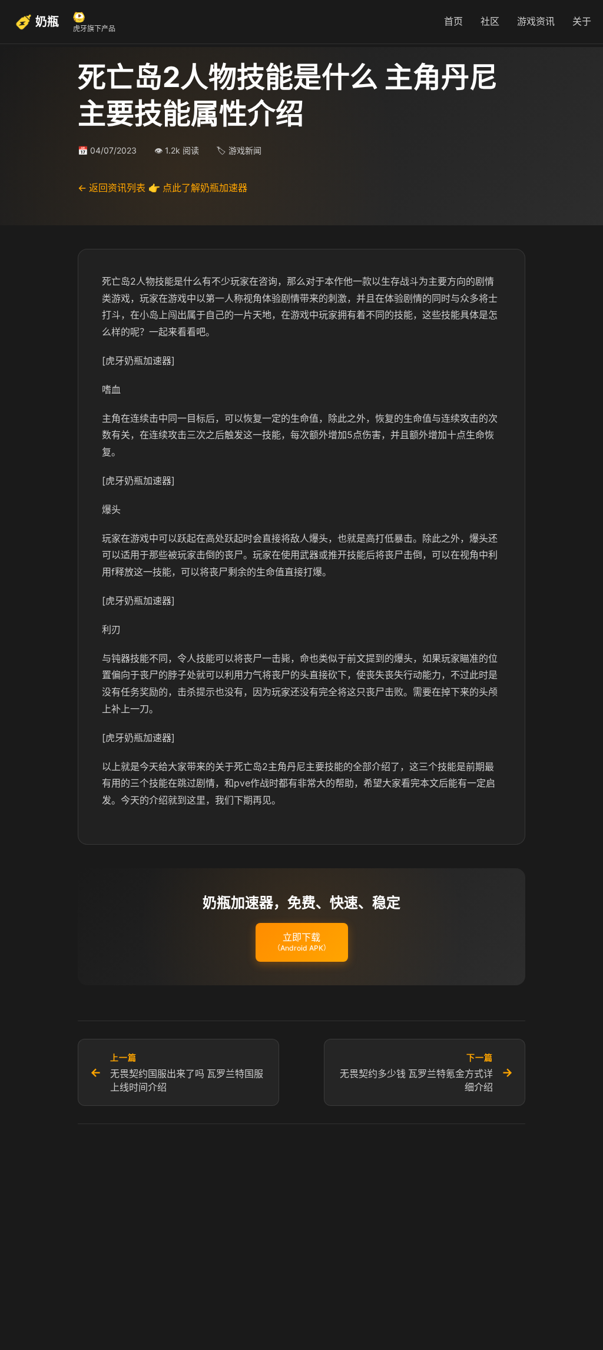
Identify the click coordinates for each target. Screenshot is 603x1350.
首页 (453, 21)
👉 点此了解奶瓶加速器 (197, 188)
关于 (581, 21)
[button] (302, 942)
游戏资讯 (536, 21)
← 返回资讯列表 (111, 188)
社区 (490, 21)
